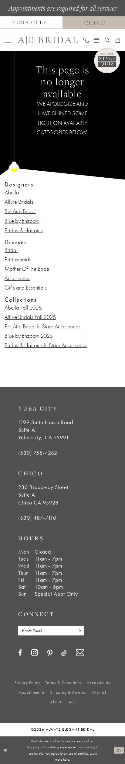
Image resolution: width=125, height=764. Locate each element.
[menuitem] (8, 40)
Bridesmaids (18, 259)
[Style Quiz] (107, 61)
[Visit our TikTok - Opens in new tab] (64, 653)
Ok (119, 750)
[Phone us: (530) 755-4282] (85, 40)
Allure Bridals (19, 202)
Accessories (17, 278)
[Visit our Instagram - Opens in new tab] (34, 653)
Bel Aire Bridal (20, 211)
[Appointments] (96, 40)
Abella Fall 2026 (23, 307)
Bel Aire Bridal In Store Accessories (42, 326)
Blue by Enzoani (22, 221)
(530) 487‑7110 (37, 517)
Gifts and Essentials (26, 287)
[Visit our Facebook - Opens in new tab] (20, 653)
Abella (12, 192)
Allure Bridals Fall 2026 (30, 317)
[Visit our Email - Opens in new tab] (80, 653)
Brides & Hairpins (24, 230)
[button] (8, 40)
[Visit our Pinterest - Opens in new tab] (49, 653)
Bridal (11, 250)
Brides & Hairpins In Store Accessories (46, 345)
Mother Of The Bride (27, 269)
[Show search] (107, 40)
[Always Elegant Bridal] (48, 40)
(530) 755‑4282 (37, 453)
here (66, 759)
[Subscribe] (78, 630)
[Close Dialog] (5, 750)
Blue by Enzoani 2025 (29, 336)
